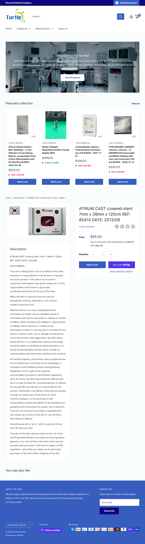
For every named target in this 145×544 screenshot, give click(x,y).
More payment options (121, 271)
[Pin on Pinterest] (122, 226)
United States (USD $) (16, 525)
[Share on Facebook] (117, 226)
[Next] (139, 148)
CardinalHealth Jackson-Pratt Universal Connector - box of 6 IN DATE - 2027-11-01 (88, 151)
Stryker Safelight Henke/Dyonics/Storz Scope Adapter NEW (55, 150)
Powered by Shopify (15, 535)
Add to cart (22, 182)
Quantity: (84, 254)
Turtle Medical (15, 143)
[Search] (120, 16)
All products (19, 198)
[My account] (131, 16)
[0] (137, 16)
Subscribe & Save (128, 3)
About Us (63, 28)
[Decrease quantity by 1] (93, 254)
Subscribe (109, 511)
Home (9, 28)
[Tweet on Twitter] (128, 226)
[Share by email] (133, 226)
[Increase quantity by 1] (111, 254)
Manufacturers (43, 28)
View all (135, 103)
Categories (22, 28)
